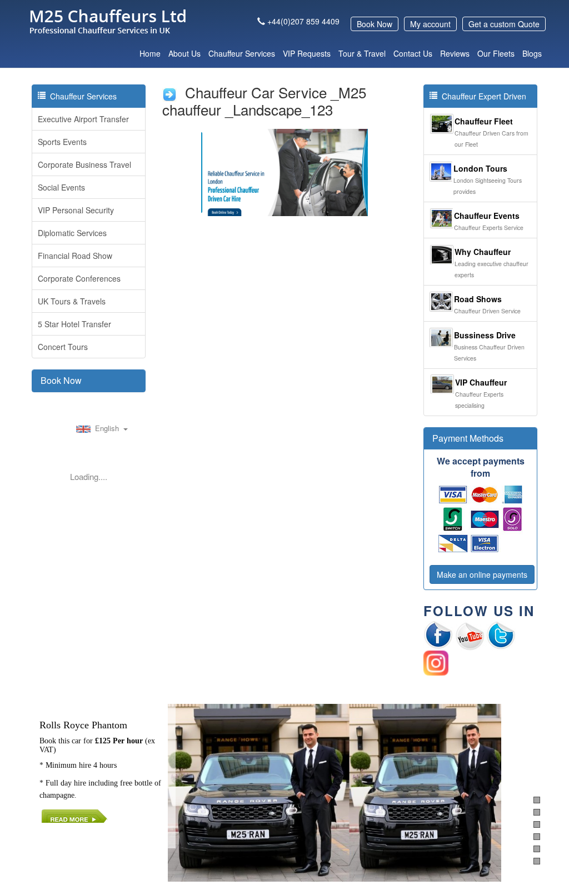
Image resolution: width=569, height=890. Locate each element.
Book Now (374, 23)
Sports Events (62, 141)
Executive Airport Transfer (83, 118)
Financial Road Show (75, 255)
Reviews (455, 53)
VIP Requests (307, 53)
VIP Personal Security (76, 210)
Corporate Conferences (79, 278)
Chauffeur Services (241, 53)
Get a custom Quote (504, 23)
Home (150, 53)
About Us (184, 53)
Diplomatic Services (72, 232)
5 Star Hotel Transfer (74, 323)
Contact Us (412, 53)
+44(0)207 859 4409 (303, 21)
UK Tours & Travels (72, 301)
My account (430, 23)
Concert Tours (63, 346)
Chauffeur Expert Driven (481, 96)
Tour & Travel (362, 53)
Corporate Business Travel (84, 164)
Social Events (61, 187)
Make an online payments (482, 574)
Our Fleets (496, 53)
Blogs (532, 53)
